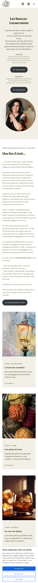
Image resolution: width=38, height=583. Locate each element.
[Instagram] (28, 3)
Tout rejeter (19, 579)
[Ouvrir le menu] (34, 3)
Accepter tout (19, 568)
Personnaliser (19, 574)
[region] (19, 565)
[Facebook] (22, 3)
